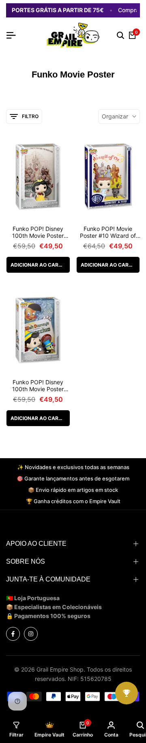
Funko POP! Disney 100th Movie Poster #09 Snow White (38, 232)
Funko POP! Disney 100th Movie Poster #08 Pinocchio (38, 386)
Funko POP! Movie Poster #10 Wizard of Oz (108, 232)
